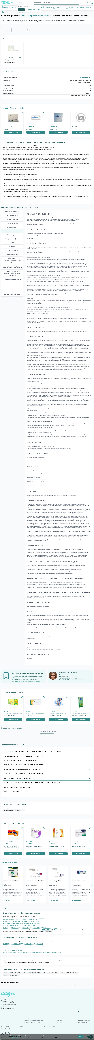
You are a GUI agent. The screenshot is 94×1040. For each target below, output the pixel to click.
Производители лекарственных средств (33, 1020)
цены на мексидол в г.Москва (69, 972)
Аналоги (18, 30)
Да (21, 9)
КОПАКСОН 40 (29, 129)
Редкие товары (27, 1016)
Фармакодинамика (12, 250)
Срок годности (12, 290)
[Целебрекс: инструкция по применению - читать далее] (81, 872)
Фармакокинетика (12, 254)
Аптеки (2, 1018)
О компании (59, 1013)
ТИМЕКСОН (6, 129)
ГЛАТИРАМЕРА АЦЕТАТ (85, 77)
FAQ (52, 30)
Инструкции (30, 29)
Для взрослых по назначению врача (14, 810)
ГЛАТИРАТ (74, 126)
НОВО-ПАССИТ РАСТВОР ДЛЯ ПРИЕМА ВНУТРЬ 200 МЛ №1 (79, 714)
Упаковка (12, 283)
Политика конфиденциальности (85, 1016)
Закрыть (81, 1036)
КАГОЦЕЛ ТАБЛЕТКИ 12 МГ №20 (57, 846)
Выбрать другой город (34, 9)
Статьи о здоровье (5, 1013)
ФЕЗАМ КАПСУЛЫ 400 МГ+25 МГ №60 (34, 847)
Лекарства (69, 75)
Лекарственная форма (12, 238)
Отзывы (42, 30)
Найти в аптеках (13, 132)
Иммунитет (76, 75)
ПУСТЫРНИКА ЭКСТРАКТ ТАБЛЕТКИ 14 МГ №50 (35, 714)
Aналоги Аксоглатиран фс (13, 108)
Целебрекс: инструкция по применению (80, 881)
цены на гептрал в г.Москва (50, 972)
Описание (12, 246)
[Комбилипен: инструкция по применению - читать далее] (13, 872)
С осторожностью (12, 223)
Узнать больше (14, 1037)
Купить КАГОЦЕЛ (53, 841)
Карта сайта (60, 1022)
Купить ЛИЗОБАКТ (8, 841)
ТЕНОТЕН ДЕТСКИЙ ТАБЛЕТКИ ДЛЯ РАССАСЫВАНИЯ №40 (13, 714)
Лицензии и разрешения (84, 1020)
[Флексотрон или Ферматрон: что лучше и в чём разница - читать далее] (36, 872)
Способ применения (12, 231)
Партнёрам (59, 1020)
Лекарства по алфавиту (29, 1013)
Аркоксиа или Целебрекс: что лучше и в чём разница (58, 881)
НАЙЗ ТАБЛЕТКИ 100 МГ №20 (79, 846)
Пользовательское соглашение (85, 1013)
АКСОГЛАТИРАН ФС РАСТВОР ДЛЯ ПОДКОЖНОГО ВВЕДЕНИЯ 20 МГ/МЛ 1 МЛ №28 (13, 59)
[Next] (90, 709)
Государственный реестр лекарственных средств (26, 681)
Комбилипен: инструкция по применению (12, 881)
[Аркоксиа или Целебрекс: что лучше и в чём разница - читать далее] (58, 872)
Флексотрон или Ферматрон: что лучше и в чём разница (35, 881)
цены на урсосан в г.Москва (11, 975)
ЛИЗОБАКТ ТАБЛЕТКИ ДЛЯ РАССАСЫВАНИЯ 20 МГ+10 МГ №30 (12, 847)
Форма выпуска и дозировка (12, 279)
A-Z (88, 985)
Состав (12, 242)
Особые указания (12, 227)
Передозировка (12, 235)
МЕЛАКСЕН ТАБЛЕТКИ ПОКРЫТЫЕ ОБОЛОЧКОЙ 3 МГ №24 (57, 714)
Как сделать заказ (82, 1018)
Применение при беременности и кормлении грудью (12, 260)
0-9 (92, 985)
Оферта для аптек (82, 1022)
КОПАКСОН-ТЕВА (53, 129)
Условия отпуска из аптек (12, 294)
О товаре (6, 30)
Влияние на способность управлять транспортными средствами (12, 273)
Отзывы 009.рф (60, 1016)
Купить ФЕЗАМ (29, 841)
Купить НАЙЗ (75, 841)
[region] (47, 30)
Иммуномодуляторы (85, 75)
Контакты (59, 1018)
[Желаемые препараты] (86, 3)
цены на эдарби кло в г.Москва (31, 972)
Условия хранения (12, 287)
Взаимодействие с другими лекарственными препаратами (12, 266)
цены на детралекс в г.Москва (12, 972)
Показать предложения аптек (35, 16)
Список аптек (4, 1016)
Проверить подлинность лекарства (32, 1022)
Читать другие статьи (7, 908)
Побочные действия (12, 219)
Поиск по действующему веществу (32, 1018)
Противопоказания (12, 215)
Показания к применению (12, 211)
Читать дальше (7, 900)
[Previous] (2, 885)
